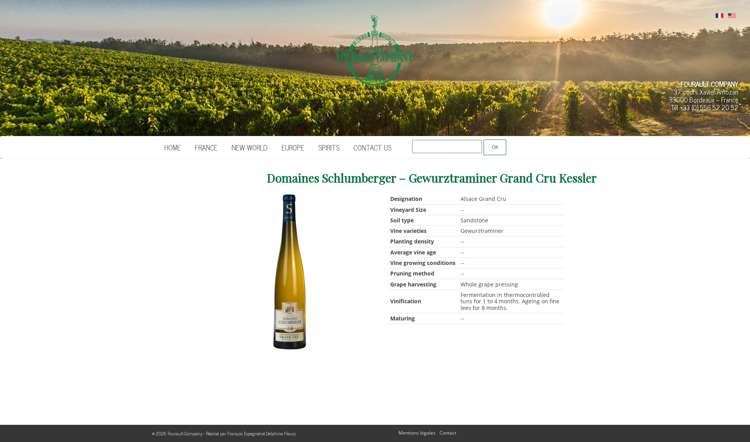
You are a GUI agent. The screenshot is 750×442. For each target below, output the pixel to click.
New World (250, 147)
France (206, 147)
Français (719, 16)
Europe (293, 147)
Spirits (328, 147)
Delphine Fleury (281, 433)
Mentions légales (417, 432)
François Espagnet (244, 433)
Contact (447, 432)
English (732, 16)
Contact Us (372, 147)
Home (172, 147)
